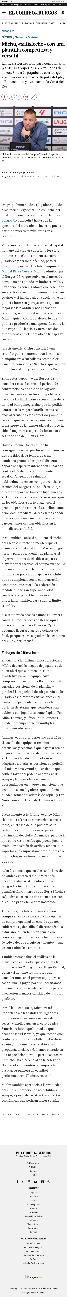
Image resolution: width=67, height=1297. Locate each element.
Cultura (33, 1208)
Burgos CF (8, 31)
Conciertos (56, 4)
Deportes (33, 1201)
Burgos (6, 23)
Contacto (33, 1171)
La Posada (33, 1220)
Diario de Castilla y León (33, 1247)
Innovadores (33, 1228)
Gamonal (27, 4)
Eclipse (17, 4)
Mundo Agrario (33, 1224)
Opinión (33, 1232)
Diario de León (33, 1243)
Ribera (16, 23)
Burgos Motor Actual (34, 1216)
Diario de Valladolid (33, 1251)
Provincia (33, 1197)
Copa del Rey (32, 1114)
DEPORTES (41, 23)
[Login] (62, 12)
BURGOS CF (28, 23)
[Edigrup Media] (33, 1276)
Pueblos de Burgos (41, 4)
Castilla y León (33, 1204)
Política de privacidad (30, 1288)
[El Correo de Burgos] (33, 13)
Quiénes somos (33, 1163)
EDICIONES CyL (56, 1)
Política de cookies (49, 1288)
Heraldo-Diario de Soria (33, 1255)
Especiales (33, 1212)
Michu (9, 1114)
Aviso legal (14, 1288)
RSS (33, 1175)
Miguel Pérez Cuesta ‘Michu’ (23, 272)
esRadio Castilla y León (33, 1263)
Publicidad (33, 1167)
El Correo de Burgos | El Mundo (18, 172)
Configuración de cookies (33, 1292)
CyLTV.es (33, 1259)
